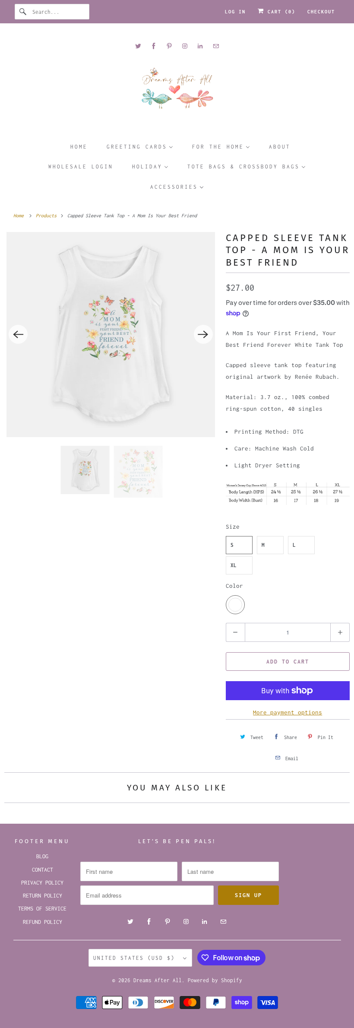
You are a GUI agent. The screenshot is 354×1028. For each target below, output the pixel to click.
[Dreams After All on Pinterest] (169, 46)
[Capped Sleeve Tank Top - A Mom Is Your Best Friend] (110, 334)
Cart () (279, 11)
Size (233, 526)
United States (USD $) (136, 958)
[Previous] (18, 334)
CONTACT (42, 869)
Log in (235, 11)
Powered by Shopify (215, 980)
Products (47, 215)
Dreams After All (157, 980)
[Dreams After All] (177, 91)
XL (234, 565)
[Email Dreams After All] (215, 46)
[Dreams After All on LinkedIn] (200, 46)
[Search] (23, 11)
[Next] (203, 334)
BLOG (42, 856)
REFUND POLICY (42, 922)
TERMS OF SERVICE (42, 908)
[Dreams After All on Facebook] (153, 46)
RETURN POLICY (42, 895)
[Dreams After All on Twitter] (138, 46)
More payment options (287, 712)
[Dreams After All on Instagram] (184, 46)
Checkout (321, 11)
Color (234, 585)
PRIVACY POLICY (42, 882)
